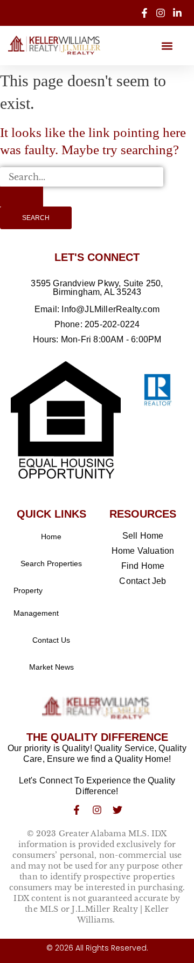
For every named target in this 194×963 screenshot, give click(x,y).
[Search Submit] (21, 196)
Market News (51, 667)
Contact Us (51, 640)
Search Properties (51, 563)
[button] (167, 45)
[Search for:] (81, 187)
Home (51, 536)
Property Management (36, 601)
